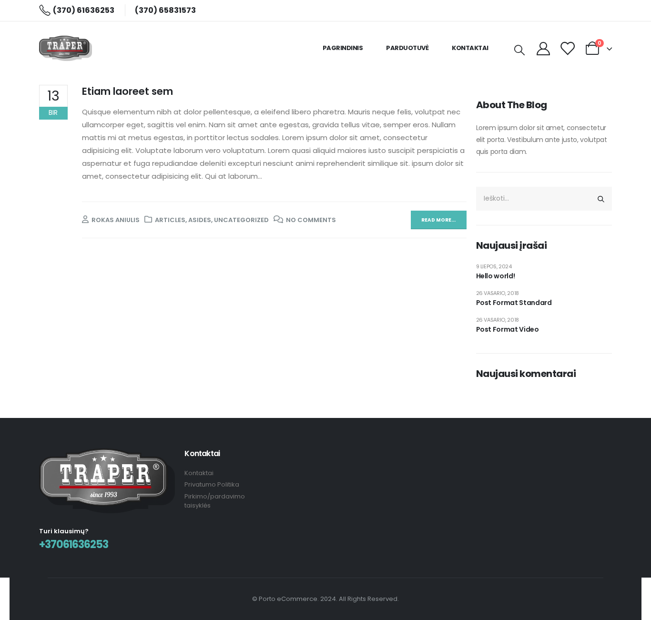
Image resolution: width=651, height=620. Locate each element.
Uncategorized (241, 219)
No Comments (311, 219)
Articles (170, 219)
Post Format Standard (514, 302)
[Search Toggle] (519, 50)
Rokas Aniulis (116, 219)
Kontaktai (470, 47)
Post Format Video (507, 329)
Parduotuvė (407, 47)
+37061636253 (73, 544)
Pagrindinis (343, 47)
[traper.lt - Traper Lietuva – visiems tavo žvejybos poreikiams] (65, 48)
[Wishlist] (567, 48)
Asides (199, 219)
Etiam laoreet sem (127, 91)
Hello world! (495, 276)
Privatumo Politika (211, 484)
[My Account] (543, 48)
